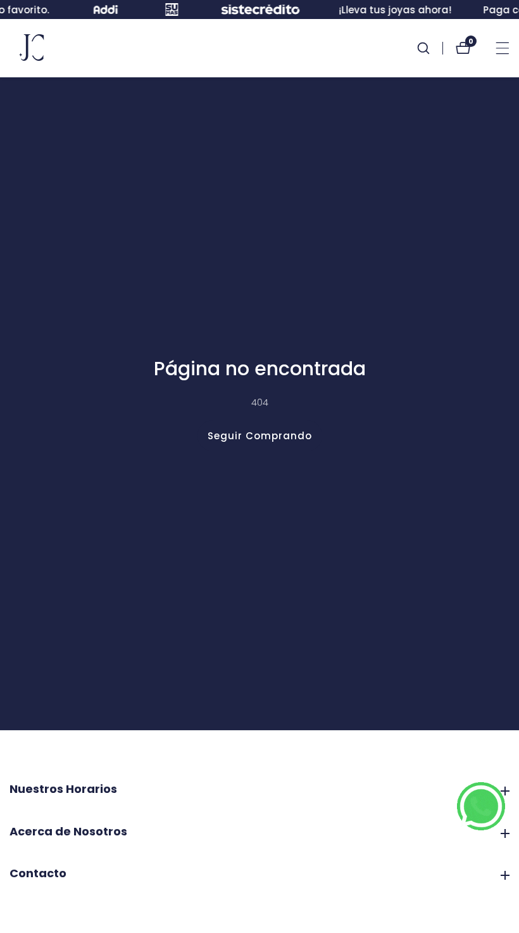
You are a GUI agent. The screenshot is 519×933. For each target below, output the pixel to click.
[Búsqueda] (429, 48)
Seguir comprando (260, 435)
